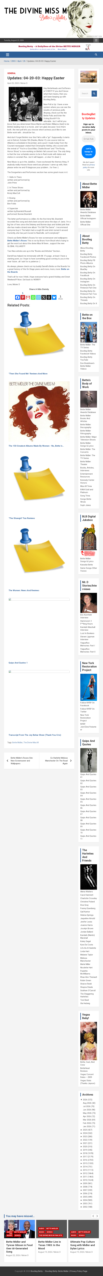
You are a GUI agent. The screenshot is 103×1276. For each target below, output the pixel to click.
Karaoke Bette (86, 565)
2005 (85, 1197)
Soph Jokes (85, 505)
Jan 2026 (87, 1126)
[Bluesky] (54, 295)
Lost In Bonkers (87, 633)
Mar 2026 (87, 1120)
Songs (17, 1232)
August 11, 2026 (77, 1255)
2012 (85, 1173)
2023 (85, 1136)
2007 (85, 1190)
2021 (85, 1143)
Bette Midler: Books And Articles (85, 418)
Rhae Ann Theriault (88, 977)
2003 (85, 1203)
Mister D (24, 83)
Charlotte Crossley (88, 898)
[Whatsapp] (33, 295)
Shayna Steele (86, 987)
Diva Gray (84, 905)
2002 (85, 1207)
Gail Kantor (85, 912)
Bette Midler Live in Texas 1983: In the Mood (17, 1245)
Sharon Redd (86, 984)
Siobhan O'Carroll (87, 990)
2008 (85, 1187)
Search (94, 94)
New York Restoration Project (85, 718)
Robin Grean (85, 980)
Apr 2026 (87, 1116)
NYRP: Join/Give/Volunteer (88, 727)
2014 (85, 1166)
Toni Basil (84, 1000)
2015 (85, 1163)
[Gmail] (28, 295)
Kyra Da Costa (86, 944)
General (11, 73)
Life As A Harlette (88, 948)
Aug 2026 (87, 1103)
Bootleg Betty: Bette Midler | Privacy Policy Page (66, 1271)
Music (9, 1232)
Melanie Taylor (86, 955)
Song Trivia (85, 496)
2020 (85, 1146)
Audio (9, 1229)
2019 (85, 1150)
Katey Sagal (85, 941)
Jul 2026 (86, 1106)
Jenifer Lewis (86, 922)
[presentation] (93, 1216)
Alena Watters (86, 891)
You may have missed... (20, 1216)
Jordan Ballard (86, 932)
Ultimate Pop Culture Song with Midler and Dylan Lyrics (50, 1245)
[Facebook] (17, 295)
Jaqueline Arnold (87, 918)
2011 (85, 1177)
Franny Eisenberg (87, 908)
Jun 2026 (87, 1110)
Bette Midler (17, 742)
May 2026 (87, 1113)
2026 (85, 1099)
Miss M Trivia (86, 486)
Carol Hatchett (86, 895)
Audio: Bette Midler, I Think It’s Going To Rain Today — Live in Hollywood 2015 (82, 1246)
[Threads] (49, 295)
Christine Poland (87, 901)
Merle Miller (85, 964)
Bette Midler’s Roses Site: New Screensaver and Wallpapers (22, 761)
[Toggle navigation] (7, 55)
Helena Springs (86, 915)
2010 (85, 1180)
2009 (85, 1183)
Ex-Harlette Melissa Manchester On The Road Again (56, 761)
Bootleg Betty (37, 1271)
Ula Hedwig (85, 1003)
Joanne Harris (86, 925)
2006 (85, 1193)
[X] (43, 295)
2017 (85, 1156)
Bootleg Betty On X (88, 303)
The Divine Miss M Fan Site (18, 1235)
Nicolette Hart (86, 967)
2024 (85, 1133)
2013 (85, 1170)
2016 (85, 1160)
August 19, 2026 (13, 1252)
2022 (85, 1140)
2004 (85, 1200)
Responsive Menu (96, 40)
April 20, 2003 (13, 83)
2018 (85, 1153)
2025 (85, 1130)
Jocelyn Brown (86, 928)
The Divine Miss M (31, 742)
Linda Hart (84, 951)
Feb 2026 (87, 1123)
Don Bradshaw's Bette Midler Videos (87, 366)
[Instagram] (38, 295)
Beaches (82, 1229)
